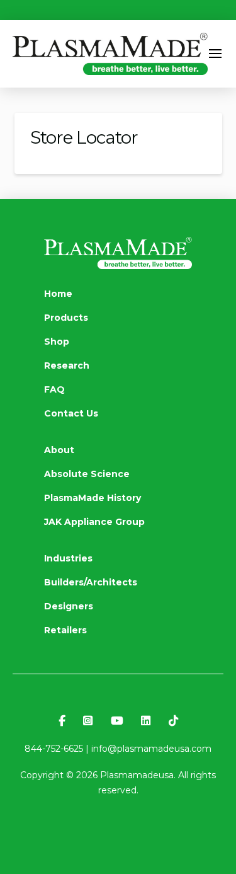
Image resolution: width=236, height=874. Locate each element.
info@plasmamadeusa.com (151, 748)
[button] (215, 53)
